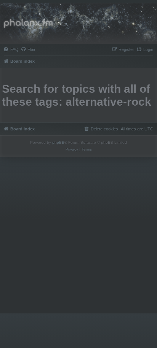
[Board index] (78, 23)
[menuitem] (11, 49)
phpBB (58, 142)
